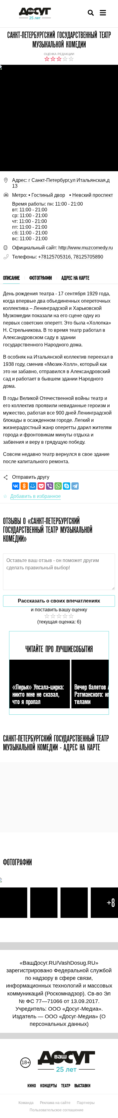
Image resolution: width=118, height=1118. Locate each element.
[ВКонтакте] (15, 486)
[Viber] (49, 486)
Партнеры (86, 1103)
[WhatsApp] (58, 486)
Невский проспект (91, 195)
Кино (32, 1085)
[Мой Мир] (32, 486)
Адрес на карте (75, 278)
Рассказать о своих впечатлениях (59, 600)
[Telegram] (75, 486)
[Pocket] (41, 486)
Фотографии (40, 278)
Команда (26, 1103)
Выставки (82, 1085)
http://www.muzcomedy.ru (85, 247)
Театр (65, 1085)
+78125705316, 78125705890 (70, 256)
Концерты (48, 1085)
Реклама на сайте (55, 1103)
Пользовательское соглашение (57, 1110)
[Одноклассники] (24, 486)
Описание (11, 278)
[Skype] (66, 486)
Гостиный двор (46, 195)
